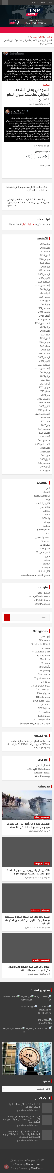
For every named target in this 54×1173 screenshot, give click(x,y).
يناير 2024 (45, 349)
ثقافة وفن (45, 507)
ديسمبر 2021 (44, 429)
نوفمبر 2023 (44, 357)
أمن (48, 488)
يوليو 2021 (45, 448)
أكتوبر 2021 (45, 436)
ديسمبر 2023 (43, 353)
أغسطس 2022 (42, 414)
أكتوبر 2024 (44, 316)
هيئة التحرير (33, 104)
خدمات (46, 511)
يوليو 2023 (45, 372)
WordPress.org (42, 604)
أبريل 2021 (45, 459)
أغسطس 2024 (42, 323)
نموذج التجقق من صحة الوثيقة (35, 575)
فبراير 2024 (45, 346)
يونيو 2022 (45, 417)
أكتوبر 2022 (44, 406)
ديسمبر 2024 (43, 308)
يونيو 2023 (45, 376)
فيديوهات (45, 548)
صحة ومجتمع (43, 529)
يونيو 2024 (45, 331)
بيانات (47, 499)
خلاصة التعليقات (42, 600)
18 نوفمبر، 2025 (43, 877)
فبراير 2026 (45, 263)
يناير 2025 (45, 304)
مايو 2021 (45, 455)
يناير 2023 (45, 395)
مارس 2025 (44, 297)
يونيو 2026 (45, 248)
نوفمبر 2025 (44, 274)
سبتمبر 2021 (44, 440)
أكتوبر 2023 (44, 361)
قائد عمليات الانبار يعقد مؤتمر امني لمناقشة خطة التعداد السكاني (26, 188)
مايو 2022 (45, 421)
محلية (47, 560)
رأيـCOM (46, 518)
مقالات (46, 563)
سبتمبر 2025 (44, 282)
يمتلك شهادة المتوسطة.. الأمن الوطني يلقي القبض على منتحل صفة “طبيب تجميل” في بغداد (28, 202)
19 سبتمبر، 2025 (43, 927)
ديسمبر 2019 (44, 463)
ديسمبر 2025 (43, 270)
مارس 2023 (44, 387)
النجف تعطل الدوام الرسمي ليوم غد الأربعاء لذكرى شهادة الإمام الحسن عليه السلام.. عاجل (21, 1119)
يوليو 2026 (45, 244)
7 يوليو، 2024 (44, 104)
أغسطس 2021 (42, 444)
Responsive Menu (5, 2)
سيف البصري (32, 831)
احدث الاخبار (42, 1098)
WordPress (36, 1168)
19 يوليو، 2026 (34, 1140)
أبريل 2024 (45, 338)
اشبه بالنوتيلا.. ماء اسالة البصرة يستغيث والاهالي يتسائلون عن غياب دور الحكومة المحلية (27, 920)
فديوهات (44, 786)
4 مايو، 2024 (45, 974)
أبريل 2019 (45, 466)
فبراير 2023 (45, 391)
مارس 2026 (44, 259)
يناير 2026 (45, 266)
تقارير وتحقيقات (42, 503)
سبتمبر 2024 (44, 319)
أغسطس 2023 (42, 368)
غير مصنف (45, 541)
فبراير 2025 (45, 300)
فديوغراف (45, 545)
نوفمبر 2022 (44, 402)
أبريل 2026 (45, 255)
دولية (47, 514)
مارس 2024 (44, 342)
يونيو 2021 (45, 451)
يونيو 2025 (45, 289)
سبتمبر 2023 (44, 365)
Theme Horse (33, 1164)
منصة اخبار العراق (18, 1160)
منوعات (46, 567)
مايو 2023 (45, 380)
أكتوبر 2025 (44, 278)
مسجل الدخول (29, 224)
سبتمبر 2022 (44, 410)
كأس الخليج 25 (43, 552)
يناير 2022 (45, 425)
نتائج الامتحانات (43, 571)
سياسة (46, 85)
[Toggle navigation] (48, 30)
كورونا (47, 556)
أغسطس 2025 (42, 285)
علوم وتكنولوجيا (42, 537)
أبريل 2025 (45, 293)
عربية (47, 533)
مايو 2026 (45, 251)
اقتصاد (46, 492)
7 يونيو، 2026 (44, 831)
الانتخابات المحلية (42, 496)
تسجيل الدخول (43, 593)
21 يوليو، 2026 (34, 1110)
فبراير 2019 (45, 470)
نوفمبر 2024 (44, 312)
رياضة (47, 522)
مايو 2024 (45, 334)
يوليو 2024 (45, 327)
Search (7, 617)
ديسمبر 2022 (43, 399)
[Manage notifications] (6, 1166)
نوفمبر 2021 (44, 433)
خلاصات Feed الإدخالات (38, 596)
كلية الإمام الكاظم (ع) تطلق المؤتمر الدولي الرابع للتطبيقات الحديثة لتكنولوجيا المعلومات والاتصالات (21, 1134)
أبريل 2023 (45, 384)
